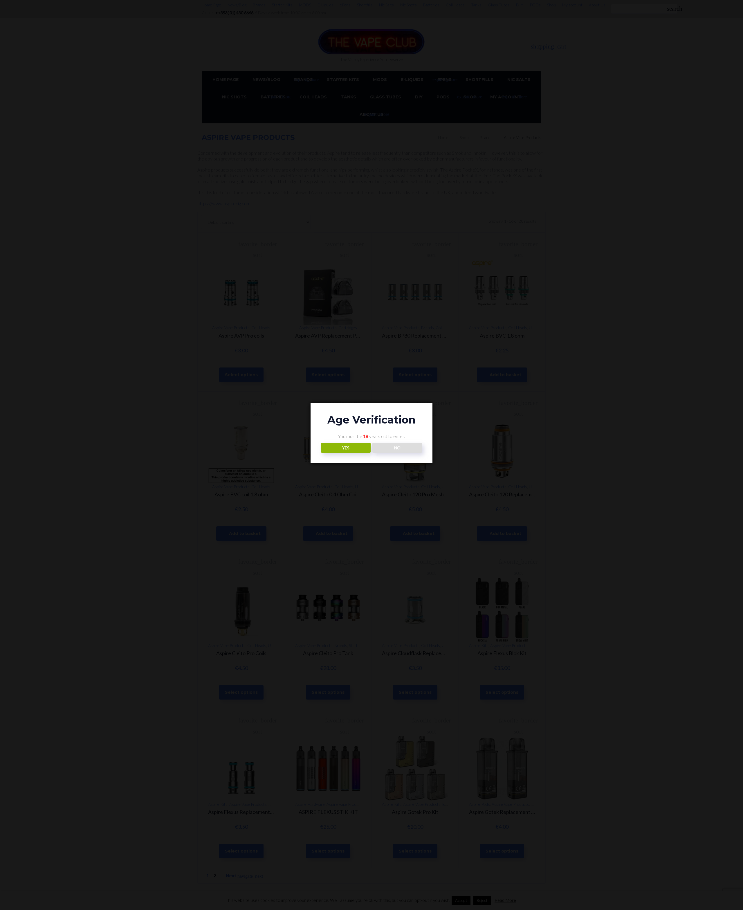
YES (345, 447)
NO (397, 447)
